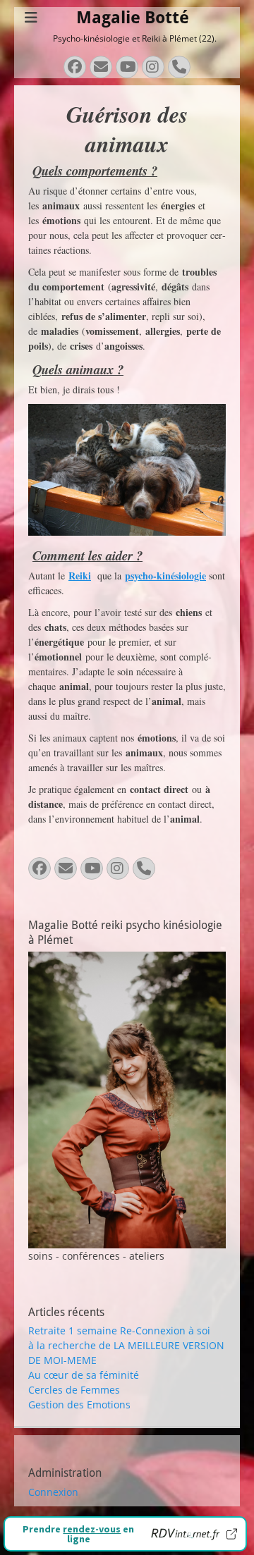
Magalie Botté (132, 17)
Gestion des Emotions (79, 1404)
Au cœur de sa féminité (83, 1375)
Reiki (79, 575)
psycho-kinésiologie (165, 575)
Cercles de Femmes (74, 1389)
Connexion (53, 1492)
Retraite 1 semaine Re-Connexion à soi (119, 1330)
